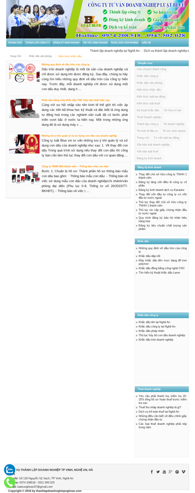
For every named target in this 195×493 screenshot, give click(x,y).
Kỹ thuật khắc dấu (148, 110)
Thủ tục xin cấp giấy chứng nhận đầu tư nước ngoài (163, 211)
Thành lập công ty (38, 42)
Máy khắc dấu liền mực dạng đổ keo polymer (163, 262)
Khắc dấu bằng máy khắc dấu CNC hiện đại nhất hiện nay (75, 100)
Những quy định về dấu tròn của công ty (66, 64)
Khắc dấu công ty (147, 76)
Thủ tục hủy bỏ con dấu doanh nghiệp (162, 335)
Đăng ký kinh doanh (66, 42)
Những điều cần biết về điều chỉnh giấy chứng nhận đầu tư (163, 417)
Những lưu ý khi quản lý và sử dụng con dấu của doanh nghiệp (79, 135)
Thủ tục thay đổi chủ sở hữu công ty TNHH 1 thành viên (163, 203)
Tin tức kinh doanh (95, 42)
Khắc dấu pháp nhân (151, 330)
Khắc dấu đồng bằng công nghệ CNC (162, 268)
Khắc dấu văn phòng (124, 42)
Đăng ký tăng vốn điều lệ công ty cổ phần (163, 183)
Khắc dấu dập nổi (149, 256)
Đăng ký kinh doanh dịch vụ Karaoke (161, 189)
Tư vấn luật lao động (166, 137)
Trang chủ (15, 42)
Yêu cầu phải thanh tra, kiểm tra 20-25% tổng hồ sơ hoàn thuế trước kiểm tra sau (163, 399)
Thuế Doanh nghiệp (149, 117)
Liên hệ (146, 42)
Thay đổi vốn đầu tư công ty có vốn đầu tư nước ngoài (163, 196)
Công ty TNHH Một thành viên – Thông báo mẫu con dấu (75, 166)
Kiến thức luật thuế (148, 103)
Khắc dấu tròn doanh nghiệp (156, 339)
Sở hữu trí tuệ (172, 110)
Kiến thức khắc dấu (149, 89)
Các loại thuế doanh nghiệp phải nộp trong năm (163, 425)
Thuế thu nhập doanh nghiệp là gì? (160, 407)
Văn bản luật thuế (147, 151)
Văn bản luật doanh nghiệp (153, 144)
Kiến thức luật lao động (151, 96)
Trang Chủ (15, 56)
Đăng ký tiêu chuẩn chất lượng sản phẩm (163, 227)
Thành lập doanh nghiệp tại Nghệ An (109, 50)
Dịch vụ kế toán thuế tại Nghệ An (159, 411)
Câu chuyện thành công (151, 69)
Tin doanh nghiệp (173, 124)
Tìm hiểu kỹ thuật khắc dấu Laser (159, 272)
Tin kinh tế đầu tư (147, 130)
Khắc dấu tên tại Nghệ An (154, 322)
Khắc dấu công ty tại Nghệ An (157, 326)
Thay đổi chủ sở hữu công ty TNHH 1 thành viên (163, 176)
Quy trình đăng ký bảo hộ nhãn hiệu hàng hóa (163, 219)
